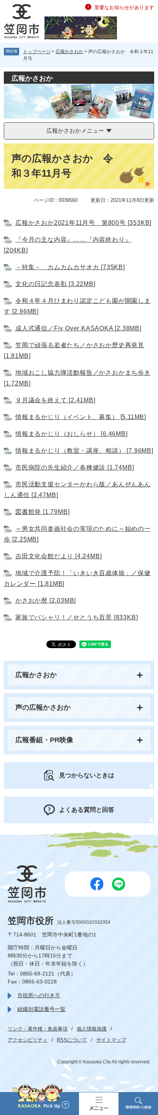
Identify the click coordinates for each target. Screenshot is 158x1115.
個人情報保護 (92, 1029)
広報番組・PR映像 (44, 740)
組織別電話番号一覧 (41, 1009)
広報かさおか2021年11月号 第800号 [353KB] (83, 222)
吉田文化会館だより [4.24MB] (58, 556)
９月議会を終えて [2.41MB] (55, 400)
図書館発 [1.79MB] (42, 512)
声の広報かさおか (43, 707)
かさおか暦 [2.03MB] (45, 600)
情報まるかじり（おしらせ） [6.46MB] (71, 434)
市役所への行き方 (38, 995)
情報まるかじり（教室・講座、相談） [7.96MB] (84, 450)
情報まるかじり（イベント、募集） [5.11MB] (80, 417)
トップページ (37, 51)
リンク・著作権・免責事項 (37, 1029)
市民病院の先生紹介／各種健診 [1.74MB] (74, 467)
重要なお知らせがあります (124, 7)
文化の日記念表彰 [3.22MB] (55, 284)
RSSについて (72, 1040)
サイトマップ (111, 1040)
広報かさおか (69, 51)
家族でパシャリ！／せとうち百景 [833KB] (76, 617)
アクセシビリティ (28, 1040)
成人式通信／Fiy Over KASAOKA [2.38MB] (78, 328)
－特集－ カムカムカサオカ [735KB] (70, 267)
